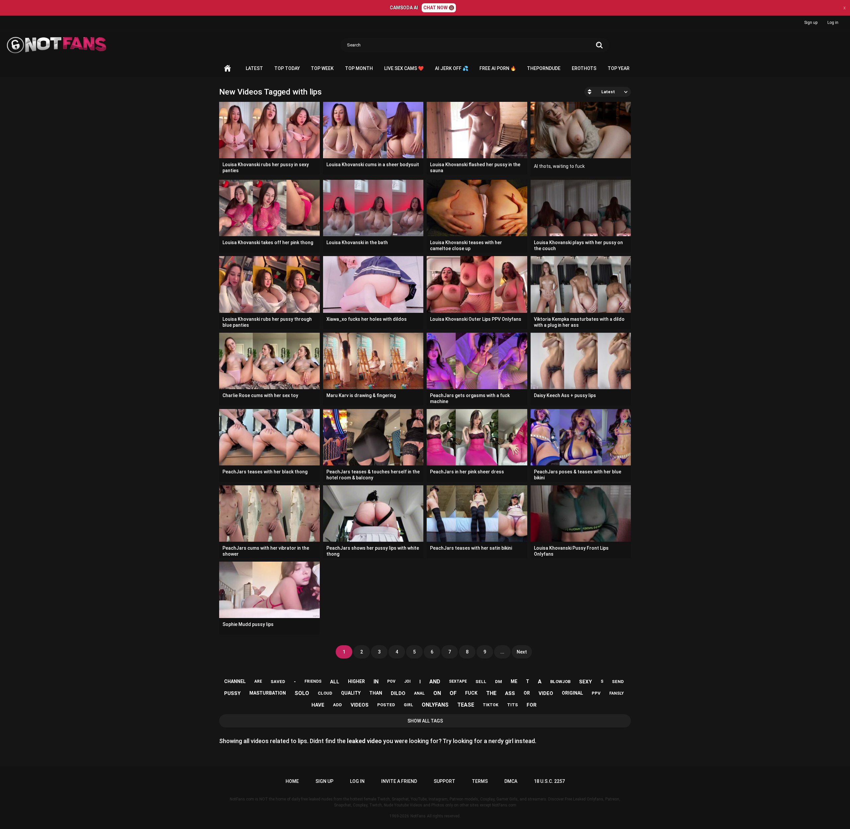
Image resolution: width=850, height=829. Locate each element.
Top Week (322, 68)
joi (407, 681)
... (502, 652)
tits (512, 704)
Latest (254, 68)
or (527, 693)
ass (510, 693)
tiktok (490, 705)
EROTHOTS (584, 68)
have (317, 705)
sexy (585, 682)
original (572, 693)
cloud (325, 693)
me (514, 681)
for (532, 705)
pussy (232, 693)
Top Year (619, 68)
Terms (480, 781)
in (376, 681)
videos (360, 705)
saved (278, 681)
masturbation (267, 693)
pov (391, 681)
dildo (398, 693)
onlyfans (435, 705)
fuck (471, 693)
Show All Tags (425, 721)
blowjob (560, 681)
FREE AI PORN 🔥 (497, 68)
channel (235, 681)
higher (356, 681)
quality (351, 693)
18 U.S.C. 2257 (549, 781)
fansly (616, 693)
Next (522, 652)
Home (227, 68)
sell (480, 681)
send (618, 681)
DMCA (510, 781)
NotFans (418, 816)
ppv (596, 693)
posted (386, 704)
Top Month (359, 68)
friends (312, 681)
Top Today (287, 68)
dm (498, 681)
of (453, 693)
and (434, 681)
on (437, 693)
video (546, 693)
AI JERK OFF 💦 (451, 68)
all (334, 682)
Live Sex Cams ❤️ (404, 68)
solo (302, 693)
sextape (458, 681)
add (337, 704)
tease (465, 705)
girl (408, 705)
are (258, 681)
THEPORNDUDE (543, 68)
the (491, 693)
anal (419, 693)
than (375, 693)
